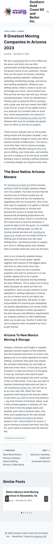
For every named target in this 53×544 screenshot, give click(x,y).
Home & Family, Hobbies (14, 31)
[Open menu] (47, 11)
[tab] (21, 512)
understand (18, 61)
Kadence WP (40, 536)
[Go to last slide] (7, 499)
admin (8, 54)
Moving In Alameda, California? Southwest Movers (40, 456)
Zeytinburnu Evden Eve (30, 118)
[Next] (46, 499)
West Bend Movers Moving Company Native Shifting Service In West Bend (13, 457)
